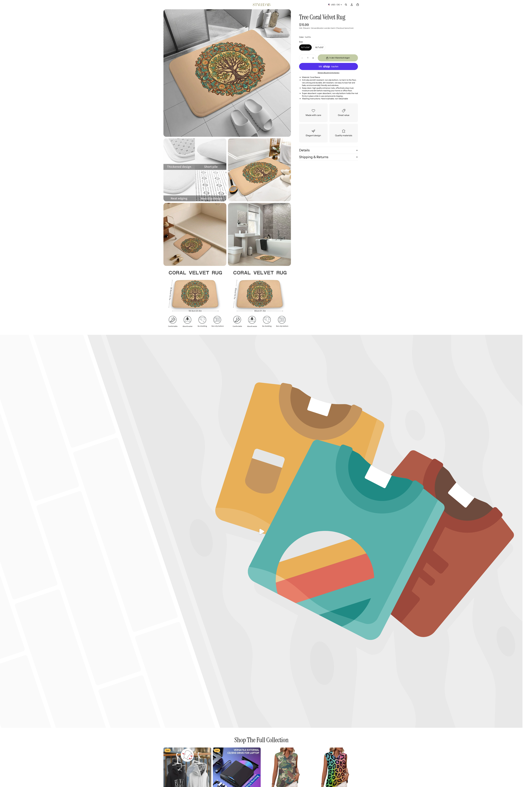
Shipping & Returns (313, 157)
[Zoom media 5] (259, 234)
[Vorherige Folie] (167, 771)
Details (304, 150)
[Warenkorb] (358, 5)
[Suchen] (346, 5)
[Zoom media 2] (194, 169)
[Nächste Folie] (207, 771)
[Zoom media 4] (194, 234)
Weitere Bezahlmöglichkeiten (328, 73)
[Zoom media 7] (259, 299)
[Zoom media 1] (227, 73)
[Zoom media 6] (194, 299)
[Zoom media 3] (259, 169)
